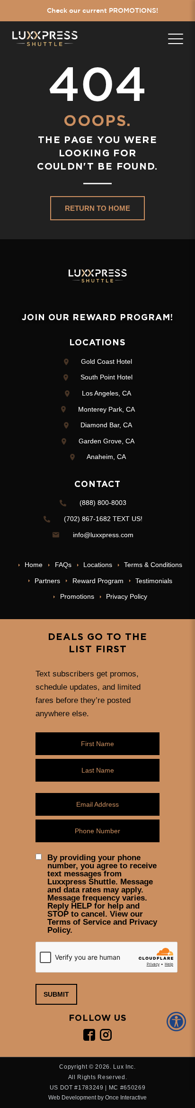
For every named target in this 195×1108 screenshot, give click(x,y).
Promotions (77, 596)
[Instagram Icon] (106, 1035)
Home (34, 564)
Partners (47, 581)
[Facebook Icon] (89, 1035)
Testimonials (153, 581)
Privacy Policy (126, 596)
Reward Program (97, 581)
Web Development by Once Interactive (97, 1097)
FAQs (63, 564)
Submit (56, 994)
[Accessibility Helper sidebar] (178, 1021)
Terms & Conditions (153, 564)
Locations (97, 564)
